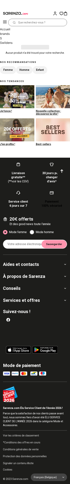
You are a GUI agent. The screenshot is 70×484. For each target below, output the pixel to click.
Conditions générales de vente (21, 449)
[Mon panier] (66, 13)
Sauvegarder (54, 244)
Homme (24, 69)
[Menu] (5, 22)
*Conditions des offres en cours (21, 442)
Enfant (40, 69)
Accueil (5, 29)
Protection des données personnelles (25, 456)
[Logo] (14, 13)
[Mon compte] (56, 13)
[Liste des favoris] (61, 13)
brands (5, 34)
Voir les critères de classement (21, 435)
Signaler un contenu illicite (18, 463)
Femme (8, 69)
